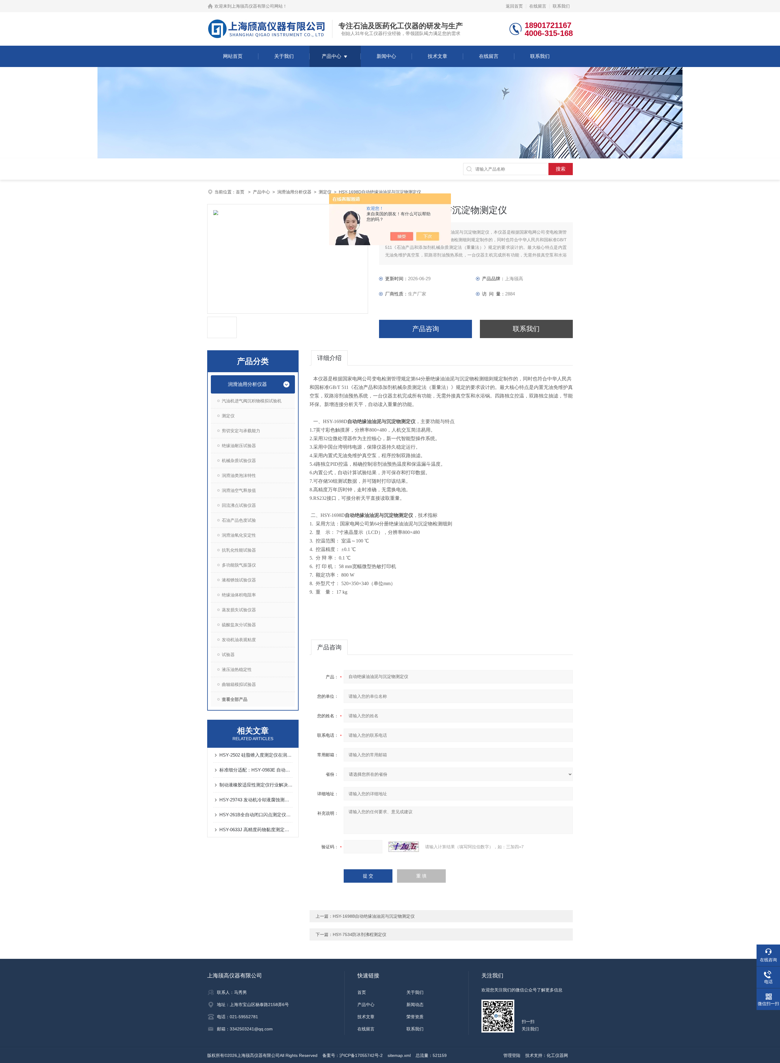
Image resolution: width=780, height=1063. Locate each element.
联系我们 (561, 6)
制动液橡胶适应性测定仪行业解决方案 (255, 784)
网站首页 (233, 56)
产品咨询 (425, 329)
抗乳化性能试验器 (239, 550)
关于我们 (284, 56)
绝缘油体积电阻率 (239, 594)
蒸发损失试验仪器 (239, 609)
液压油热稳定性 (237, 669)
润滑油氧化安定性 (239, 535)
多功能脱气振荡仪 (239, 565)
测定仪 (325, 191)
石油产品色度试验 (239, 520)
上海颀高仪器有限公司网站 (257, 6)
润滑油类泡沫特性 (239, 475)
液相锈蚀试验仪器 (239, 579)
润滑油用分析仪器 (294, 191)
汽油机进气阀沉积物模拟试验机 (252, 400)
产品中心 (331, 56)
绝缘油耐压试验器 (239, 445)
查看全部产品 (234, 699)
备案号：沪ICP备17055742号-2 (352, 1055)
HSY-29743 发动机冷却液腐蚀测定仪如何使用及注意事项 (255, 799)
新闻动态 (415, 1004)
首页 (241, 191)
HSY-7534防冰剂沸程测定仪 (359, 934)
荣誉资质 (415, 1016)
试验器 (228, 654)
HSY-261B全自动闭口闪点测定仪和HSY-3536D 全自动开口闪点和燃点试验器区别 (255, 814)
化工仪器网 (557, 1055)
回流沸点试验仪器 (239, 505)
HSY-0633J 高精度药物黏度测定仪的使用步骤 (255, 829)
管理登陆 (511, 1055)
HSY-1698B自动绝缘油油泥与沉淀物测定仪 (374, 916)
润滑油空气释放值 (239, 490)
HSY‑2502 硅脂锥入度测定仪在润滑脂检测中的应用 (255, 755)
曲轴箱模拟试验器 (239, 684)
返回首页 (514, 6)
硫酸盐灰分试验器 (239, 624)
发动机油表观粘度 (239, 639)
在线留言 (537, 6)
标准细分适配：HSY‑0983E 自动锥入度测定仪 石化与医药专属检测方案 (255, 769)
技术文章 (437, 56)
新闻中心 (386, 56)
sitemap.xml (399, 1055)
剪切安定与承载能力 (241, 430)
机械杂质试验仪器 (239, 460)
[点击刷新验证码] (403, 847)
